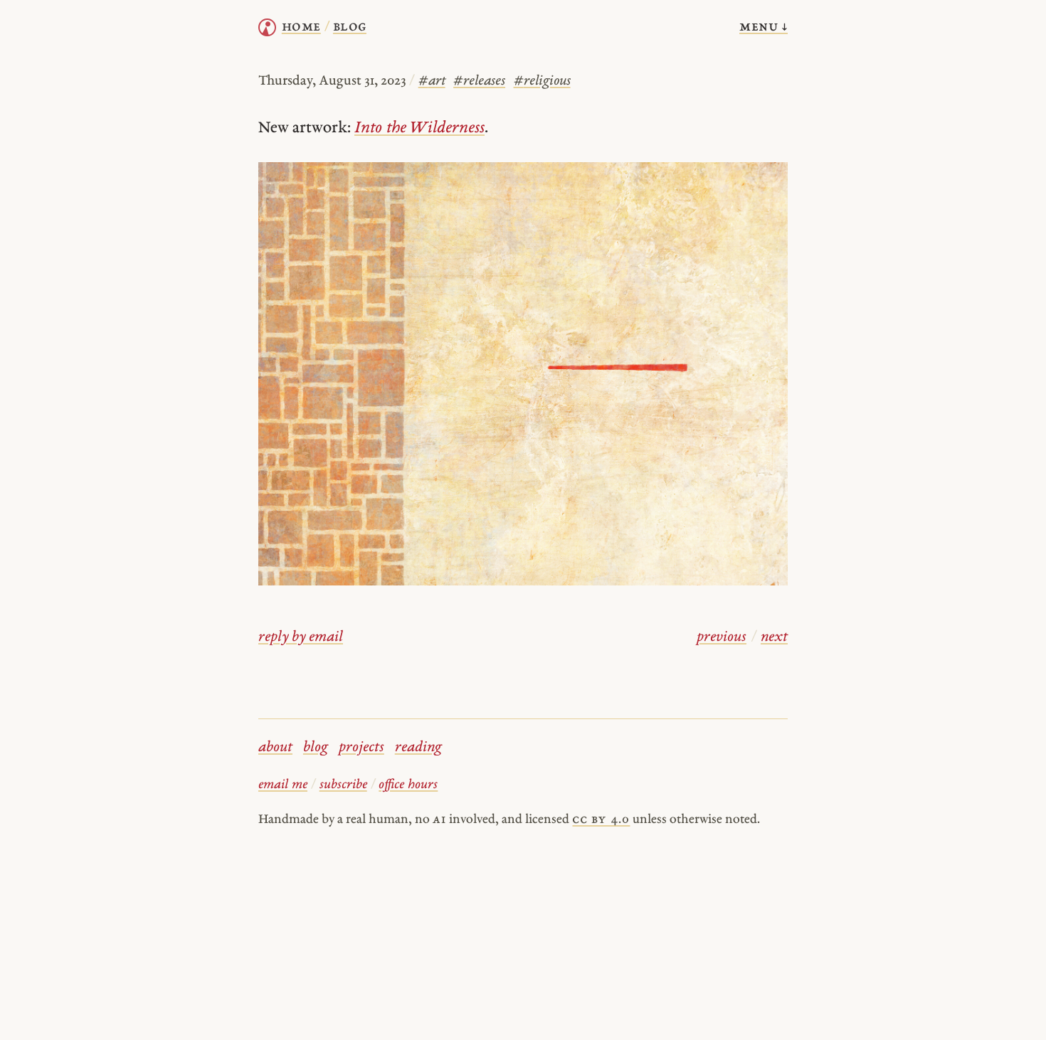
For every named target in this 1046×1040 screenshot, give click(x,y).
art (431, 81)
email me (282, 785)
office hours (408, 785)
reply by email (300, 637)
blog (315, 747)
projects (361, 747)
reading (418, 747)
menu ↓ (763, 27)
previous (721, 637)
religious (542, 81)
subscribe (343, 785)
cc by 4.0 (601, 820)
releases (479, 81)
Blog (349, 27)
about (275, 747)
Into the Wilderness (419, 128)
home (301, 27)
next (774, 637)
